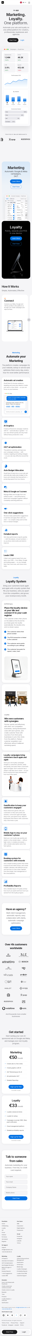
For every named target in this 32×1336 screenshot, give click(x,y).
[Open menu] (29, 2)
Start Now (16, 187)
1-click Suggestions (7, 1273)
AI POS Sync (20, 1264)
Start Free (12, 40)
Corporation (20, 1226)
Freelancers (20, 1230)
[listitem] (3, 1315)
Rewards (4, 1292)
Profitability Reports (22, 1271)
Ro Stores (4, 1237)
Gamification (20, 1262)
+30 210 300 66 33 (7, 1252)
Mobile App (20, 1266)
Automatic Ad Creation (7, 1260)
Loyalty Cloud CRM (22, 1273)
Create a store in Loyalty (8, 1290)
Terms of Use (5, 1322)
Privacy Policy (14, 1322)
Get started (5, 1239)
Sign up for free (16, 1087)
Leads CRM (5, 1275)
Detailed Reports (6, 1271)
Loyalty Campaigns (22, 1269)
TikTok (19, 1243)
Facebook (19, 1236)
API (2, 1230)
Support (4, 1247)
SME (18, 1223)
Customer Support (21, 1275)
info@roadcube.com (7, 1249)
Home (3, 1223)
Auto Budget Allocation (8, 1265)
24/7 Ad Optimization (7, 1263)
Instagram (19, 1238)
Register (4, 1241)
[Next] (29, 320)
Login (22, 40)
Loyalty (4, 1228)
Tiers (3, 1294)
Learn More (16, 181)
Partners (4, 1234)
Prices (3, 1232)
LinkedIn (19, 1240)
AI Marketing (5, 1226)
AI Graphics (5, 1258)
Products (4, 1296)
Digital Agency (20, 1228)
